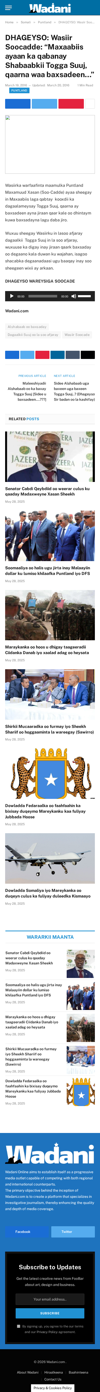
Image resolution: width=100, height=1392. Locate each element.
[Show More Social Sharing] (90, 104)
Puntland (19, 90)
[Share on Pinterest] (71, 104)
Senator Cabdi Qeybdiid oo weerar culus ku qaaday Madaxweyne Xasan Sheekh (29, 958)
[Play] (11, 296)
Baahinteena (78, 1372)
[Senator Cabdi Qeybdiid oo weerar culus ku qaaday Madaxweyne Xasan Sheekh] (50, 456)
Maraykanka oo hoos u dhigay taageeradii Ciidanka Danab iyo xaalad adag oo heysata (31, 1022)
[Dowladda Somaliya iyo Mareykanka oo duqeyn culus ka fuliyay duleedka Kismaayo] (50, 858)
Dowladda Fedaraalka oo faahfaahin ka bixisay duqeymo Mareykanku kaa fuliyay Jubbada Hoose (45, 811)
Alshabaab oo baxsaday (27, 327)
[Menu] (8, 8)
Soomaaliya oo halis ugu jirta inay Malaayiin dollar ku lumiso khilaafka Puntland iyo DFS (33, 990)
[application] (50, 296)
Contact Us (53, 1379)
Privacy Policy (47, 1332)
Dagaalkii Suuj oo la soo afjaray (33, 335)
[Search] (92, 8)
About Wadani (27, 1372)
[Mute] (73, 296)
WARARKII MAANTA (50, 937)
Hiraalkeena (53, 1372)
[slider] (85, 295)
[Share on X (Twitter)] (44, 104)
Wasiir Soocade (77, 335)
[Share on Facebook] (18, 104)
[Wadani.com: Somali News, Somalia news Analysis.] (50, 7)
